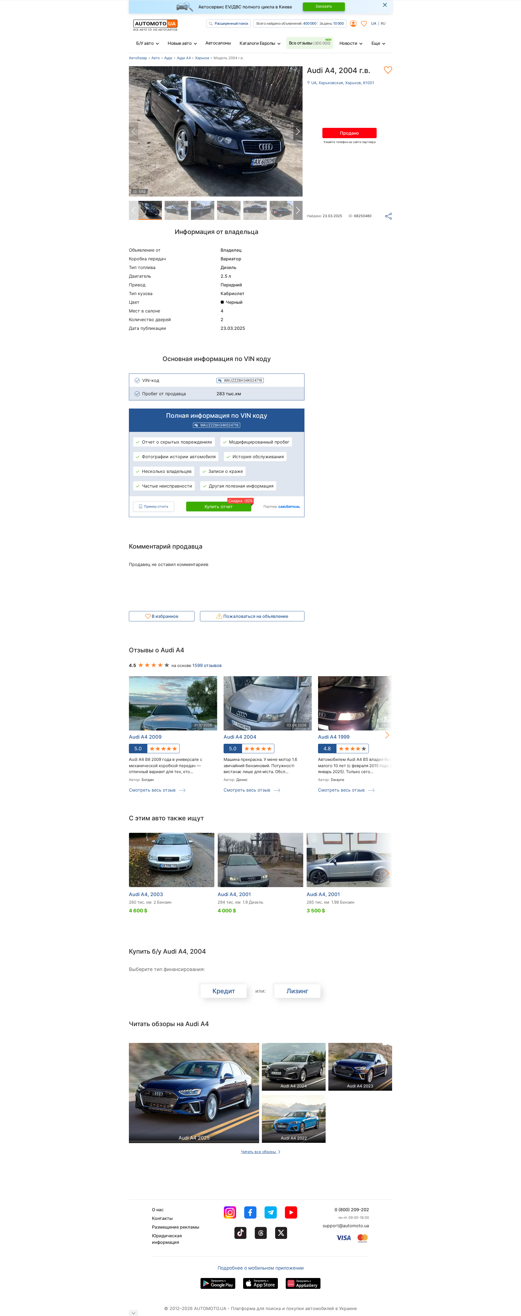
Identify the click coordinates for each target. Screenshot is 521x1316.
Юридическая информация (167, 1239)
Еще (375, 43)
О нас (158, 1209)
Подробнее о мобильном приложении (261, 1268)
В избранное (164, 616)
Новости (348, 43)
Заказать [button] (323, 6)
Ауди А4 (184, 58)
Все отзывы (310, 43)
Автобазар (138, 58)
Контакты (162, 1218)
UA (373, 23)
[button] (298, 131)
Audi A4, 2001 (234, 894)
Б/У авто (145, 43)
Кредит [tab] (223, 991)
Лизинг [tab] (298, 991)
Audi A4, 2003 (146, 894)
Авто (155, 58)
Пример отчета (156, 506)
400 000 (309, 23)
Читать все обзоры (259, 1151)
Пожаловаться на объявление (255, 616)
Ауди (168, 58)
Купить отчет (228, 505)
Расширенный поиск (231, 23)
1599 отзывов (207, 665)
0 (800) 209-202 (352, 1209)
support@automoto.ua (346, 1225)
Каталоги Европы (257, 43)
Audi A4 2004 (240, 737)
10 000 (338, 23)
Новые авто (180, 43)
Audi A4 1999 (334, 737)
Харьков (202, 58)
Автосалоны (218, 43)
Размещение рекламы (175, 1227)
